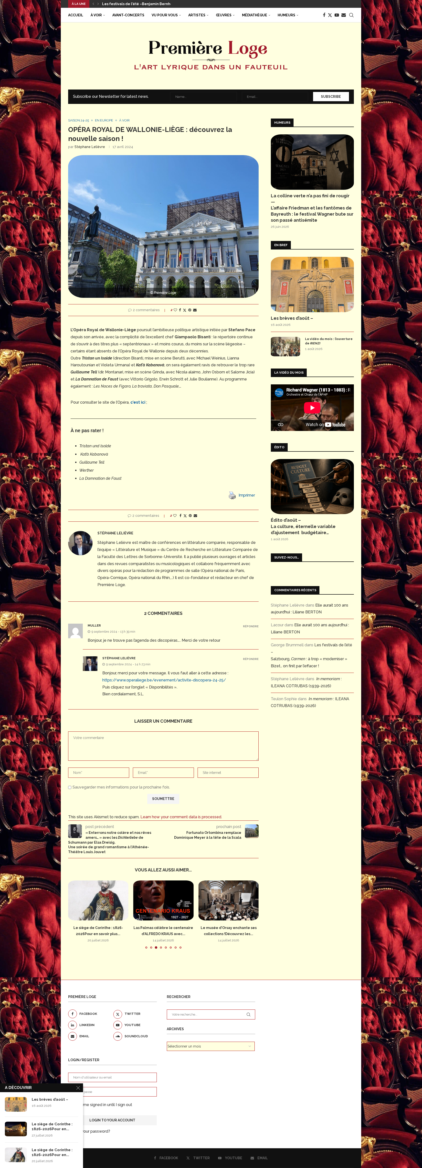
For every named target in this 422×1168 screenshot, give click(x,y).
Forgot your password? (89, 1131)
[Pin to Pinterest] (189, 310)
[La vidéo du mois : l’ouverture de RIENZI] (285, 346)
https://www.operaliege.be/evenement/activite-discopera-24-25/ (164, 680)
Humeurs (286, 15)
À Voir (96, 15)
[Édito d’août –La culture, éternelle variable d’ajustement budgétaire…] (312, 486)
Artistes (196, 15)
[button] (93, 4)
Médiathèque (254, 15)
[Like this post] (175, 310)
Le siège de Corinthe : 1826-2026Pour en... (52, 1126)
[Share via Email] (195, 310)
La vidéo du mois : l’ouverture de (329, 341)
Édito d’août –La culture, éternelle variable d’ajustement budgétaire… (303, 526)
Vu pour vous (165, 15)
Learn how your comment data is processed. (181, 817)
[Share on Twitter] (184, 310)
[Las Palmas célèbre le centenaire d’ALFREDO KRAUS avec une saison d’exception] (163, 900)
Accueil (75, 15)
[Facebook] (324, 15)
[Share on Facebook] (180, 310)
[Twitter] (330, 15)
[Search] (351, 15)
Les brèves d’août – (292, 318)
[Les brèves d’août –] (312, 284)
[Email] (343, 15)
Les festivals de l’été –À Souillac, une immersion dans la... (152, 4)
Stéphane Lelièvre (89, 147)
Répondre (251, 626)
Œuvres (224, 15)
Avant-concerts (128, 15)
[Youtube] (337, 15)
